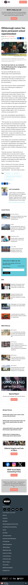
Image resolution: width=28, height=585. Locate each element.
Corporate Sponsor (7, 556)
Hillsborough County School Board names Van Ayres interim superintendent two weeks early (14, 422)
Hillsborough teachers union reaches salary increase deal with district (13, 415)
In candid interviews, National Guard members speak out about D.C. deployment (18, 316)
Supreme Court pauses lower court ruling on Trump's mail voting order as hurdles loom (18, 286)
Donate (24, 2)
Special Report (14, 394)
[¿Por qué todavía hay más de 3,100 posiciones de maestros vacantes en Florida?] (5, 358)
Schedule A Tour (6, 570)
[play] (2, 583)
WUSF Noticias (14, 330)
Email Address (7, 267)
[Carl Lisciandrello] (4, 191)
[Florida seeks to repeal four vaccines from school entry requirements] (5, 239)
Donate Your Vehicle (7, 553)
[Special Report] (14, 384)
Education (8, 173)
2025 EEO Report (6, 547)
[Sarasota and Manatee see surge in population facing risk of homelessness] (5, 217)
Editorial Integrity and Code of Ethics (14, 449)
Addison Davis (9, 179)
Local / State (13, 246)
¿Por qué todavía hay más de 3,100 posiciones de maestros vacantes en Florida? (18, 359)
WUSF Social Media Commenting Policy (14, 471)
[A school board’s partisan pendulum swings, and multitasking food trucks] (5, 249)
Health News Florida (15, 236)
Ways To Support (6, 561)
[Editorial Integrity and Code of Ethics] (14, 443)
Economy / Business (14, 214)
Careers (4, 529)
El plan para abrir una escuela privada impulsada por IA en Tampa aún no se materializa (18, 369)
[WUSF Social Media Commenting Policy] (14, 464)
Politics (12, 224)
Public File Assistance (7, 544)
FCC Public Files (6, 541)
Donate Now (14, 489)
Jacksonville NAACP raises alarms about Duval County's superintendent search (13, 429)
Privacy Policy (6, 564)
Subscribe (14, 18)
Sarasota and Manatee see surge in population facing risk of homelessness (19, 218)
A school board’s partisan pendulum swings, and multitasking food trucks (17, 250)
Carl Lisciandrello (10, 36)
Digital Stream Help (7, 550)
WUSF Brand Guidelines (8, 567)
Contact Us (5, 518)
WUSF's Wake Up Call (14, 10)
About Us (5, 515)
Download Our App (7, 559)
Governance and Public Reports (9, 538)
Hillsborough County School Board (13, 176)
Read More (14, 399)
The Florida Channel (7, 535)
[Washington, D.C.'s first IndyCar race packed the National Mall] (5, 306)
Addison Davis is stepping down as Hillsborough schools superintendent (12, 435)
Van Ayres (16, 173)
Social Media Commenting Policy (10, 527)
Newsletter (5, 521)
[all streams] (26, 583)
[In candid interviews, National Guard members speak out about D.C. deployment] (5, 316)
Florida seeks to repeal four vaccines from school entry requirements (17, 240)
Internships (5, 532)
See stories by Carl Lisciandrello (17, 202)
